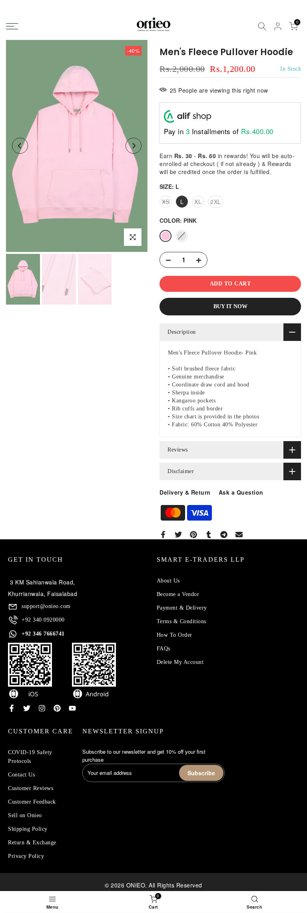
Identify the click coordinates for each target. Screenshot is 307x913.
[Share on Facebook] (163, 534)
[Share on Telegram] (223, 534)
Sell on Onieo (25, 815)
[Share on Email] (239, 534)
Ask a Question (241, 492)
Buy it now (230, 306)
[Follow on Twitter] (26, 708)
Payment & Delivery (182, 608)
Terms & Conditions (181, 621)
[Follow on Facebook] (11, 708)
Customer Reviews (30, 788)
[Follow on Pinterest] (57, 708)
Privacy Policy (26, 856)
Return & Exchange (32, 843)
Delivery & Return (185, 492)
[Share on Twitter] (178, 534)
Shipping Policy (28, 829)
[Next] (134, 146)
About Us (168, 581)
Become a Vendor (178, 594)
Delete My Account (180, 662)
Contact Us (21, 775)
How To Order (174, 635)
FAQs (163, 649)
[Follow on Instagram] (42, 708)
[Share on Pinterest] (193, 534)
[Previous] (20, 146)
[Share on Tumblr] (208, 534)
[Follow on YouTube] (72, 708)
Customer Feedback (32, 802)
